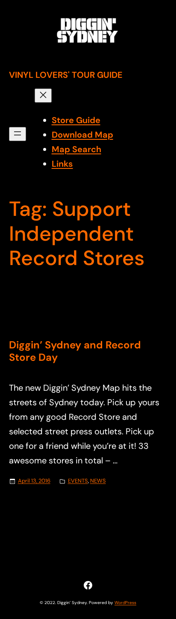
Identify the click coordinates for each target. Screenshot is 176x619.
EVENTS (78, 480)
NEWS (98, 480)
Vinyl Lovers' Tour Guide (66, 74)
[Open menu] (17, 134)
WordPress (125, 602)
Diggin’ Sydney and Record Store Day (75, 351)
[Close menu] (43, 95)
